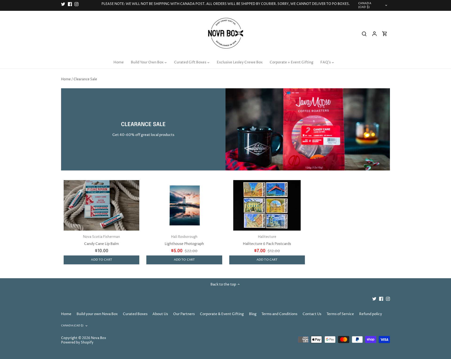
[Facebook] (70, 4)
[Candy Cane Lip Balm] (101, 205)
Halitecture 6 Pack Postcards (267, 240)
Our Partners (184, 314)
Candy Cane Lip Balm (101, 240)
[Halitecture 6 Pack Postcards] (267, 205)
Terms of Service (340, 314)
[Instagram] (76, 4)
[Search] (364, 33)
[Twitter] (63, 4)
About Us (160, 314)
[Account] (374, 33)
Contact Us (312, 314)
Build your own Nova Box (97, 314)
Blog (253, 314)
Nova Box (98, 338)
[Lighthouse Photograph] (184, 205)
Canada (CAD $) (364, 5)
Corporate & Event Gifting (222, 314)
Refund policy (370, 314)
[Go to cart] (385, 33)
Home (66, 314)
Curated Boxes (135, 314)
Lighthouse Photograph (184, 240)
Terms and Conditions (279, 314)
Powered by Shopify (77, 342)
